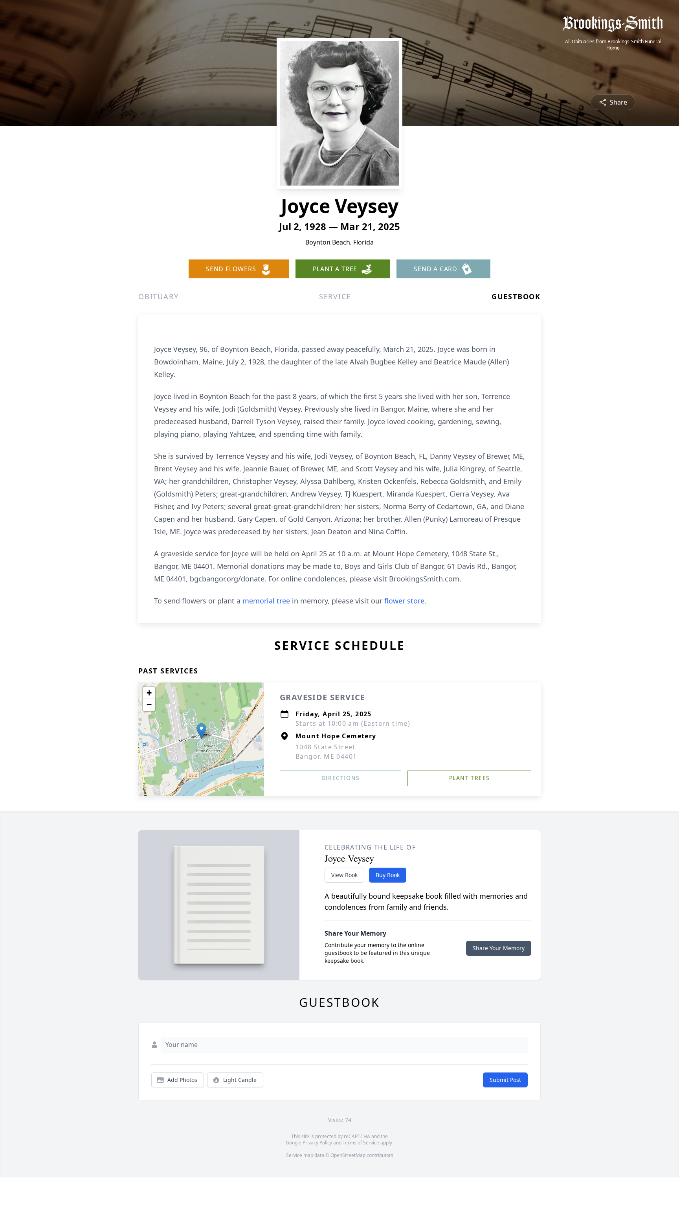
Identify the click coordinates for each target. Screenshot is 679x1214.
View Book (344, 875)
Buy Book (388, 875)
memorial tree (266, 600)
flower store (404, 600)
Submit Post (505, 1079)
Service (335, 296)
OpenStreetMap (347, 1155)
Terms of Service (361, 1142)
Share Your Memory (499, 948)
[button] (201, 731)
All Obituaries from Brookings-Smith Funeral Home (613, 45)
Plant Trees (469, 778)
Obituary (158, 296)
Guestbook (516, 296)
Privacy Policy (317, 1142)
